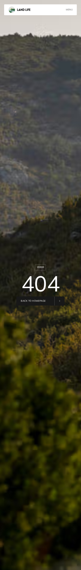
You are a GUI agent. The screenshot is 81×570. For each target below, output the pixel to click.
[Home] (20, 9)
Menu (69, 9)
